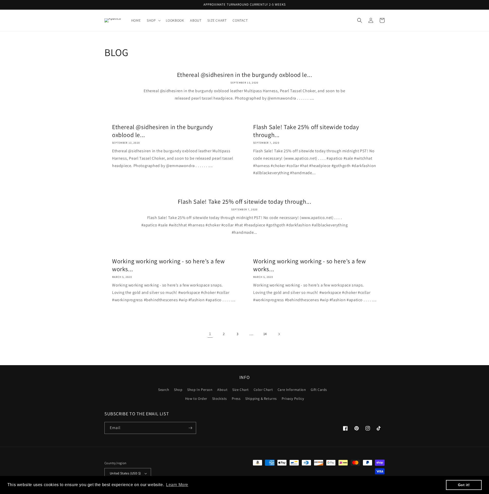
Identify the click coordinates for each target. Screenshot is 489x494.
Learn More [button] (177, 485)
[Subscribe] (190, 428)
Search (163, 389)
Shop (178, 389)
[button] (153, 20)
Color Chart (263, 389)
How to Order (196, 398)
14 (265, 334)
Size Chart (240, 389)
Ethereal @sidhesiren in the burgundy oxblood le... (244, 75)
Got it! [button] (464, 485)
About (222, 389)
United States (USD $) (125, 473)
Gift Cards (319, 389)
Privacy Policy (293, 398)
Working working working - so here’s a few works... (168, 265)
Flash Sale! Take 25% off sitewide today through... (306, 131)
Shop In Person (199, 389)
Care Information (292, 389)
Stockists (219, 398)
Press (236, 398)
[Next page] (278, 334)
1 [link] (210, 333)
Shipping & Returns (261, 398)
